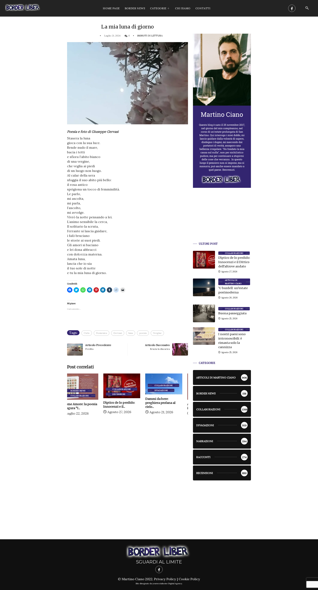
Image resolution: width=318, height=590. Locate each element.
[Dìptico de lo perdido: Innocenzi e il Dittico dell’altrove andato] (204, 259)
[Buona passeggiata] (204, 313)
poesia (143, 333)
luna (130, 333)
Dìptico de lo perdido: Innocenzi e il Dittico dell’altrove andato (234, 262)
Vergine (157, 333)
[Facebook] (291, 8)
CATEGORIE (158, 8)
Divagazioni (125, 390)
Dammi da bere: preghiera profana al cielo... (124, 403)
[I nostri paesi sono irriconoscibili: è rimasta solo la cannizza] (204, 336)
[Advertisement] (222, 218)
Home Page (111, 8)
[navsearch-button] (307, 8)
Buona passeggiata (232, 313)
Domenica (101, 333)
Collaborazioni (85, 389)
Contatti (203, 8)
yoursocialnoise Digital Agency (167, 583)
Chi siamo (182, 8)
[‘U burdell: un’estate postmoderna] (204, 287)
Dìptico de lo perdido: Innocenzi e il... (83, 404)
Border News (135, 8)
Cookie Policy (189, 579)
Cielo (87, 333)
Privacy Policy (165, 579)
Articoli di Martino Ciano (233, 282)
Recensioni (82, 394)
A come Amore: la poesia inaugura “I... (169, 406)
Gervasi (117, 333)
